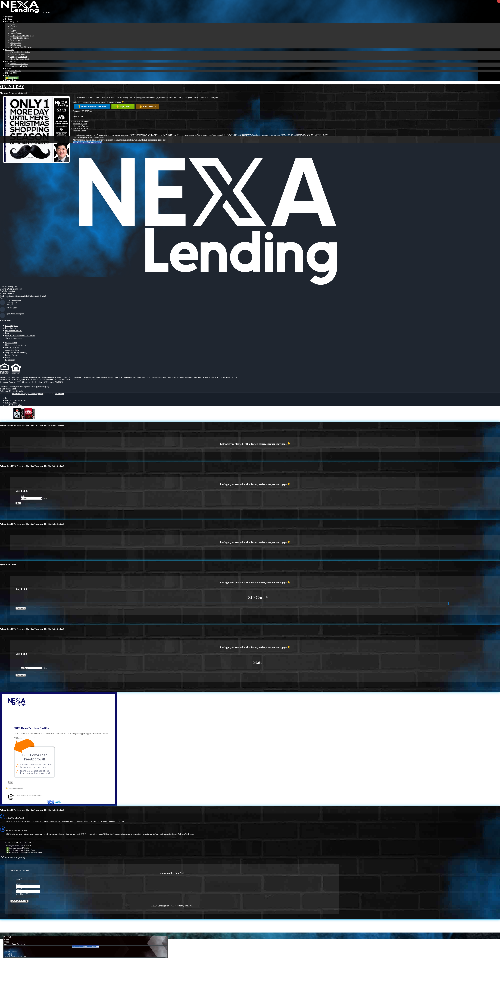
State (23, 496)
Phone (19, 889)
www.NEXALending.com (11, 289)
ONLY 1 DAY (12, 86)
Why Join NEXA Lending (16, 352)
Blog (7, 333)
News (11, 93)
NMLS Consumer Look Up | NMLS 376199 (28, 795)
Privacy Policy (11, 342)
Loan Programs (11, 325)
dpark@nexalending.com (15, 314)
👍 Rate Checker (147, 106)
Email (18, 884)
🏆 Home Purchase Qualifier (92, 106)
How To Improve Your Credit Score (20, 335)
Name (19, 879)
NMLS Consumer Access (15, 345)
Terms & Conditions (13, 338)
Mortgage (4, 93)
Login (7, 357)
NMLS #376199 (12, 347)
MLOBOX (59, 393)
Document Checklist (13, 330)
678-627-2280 (12, 308)
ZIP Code (258, 597)
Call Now (45, 12)
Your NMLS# (22, 894)
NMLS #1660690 (7, 291)
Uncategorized (21, 93)
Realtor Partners (11, 355)
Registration (10, 360)
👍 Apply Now (123, 106)
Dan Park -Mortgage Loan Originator (27, 393)
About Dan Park (12, 350)
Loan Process (10, 328)
